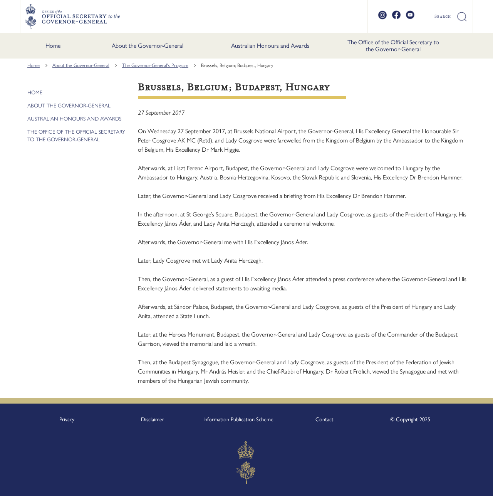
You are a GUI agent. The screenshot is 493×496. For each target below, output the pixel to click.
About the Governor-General (147, 45)
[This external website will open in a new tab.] (382, 18)
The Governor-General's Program (155, 65)
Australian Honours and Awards (270, 45)
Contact (324, 419)
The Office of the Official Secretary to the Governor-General (393, 46)
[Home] (72, 16)
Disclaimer (152, 419)
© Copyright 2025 (410, 419)
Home (52, 45)
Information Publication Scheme (238, 419)
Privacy (66, 419)
